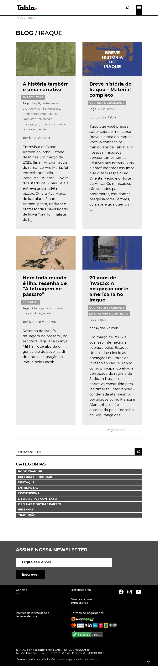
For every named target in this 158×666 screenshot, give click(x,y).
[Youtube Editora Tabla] (138, 591)
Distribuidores (81, 590)
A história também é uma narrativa (46, 86)
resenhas (30, 302)
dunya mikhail (32, 313)
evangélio (29, 108)
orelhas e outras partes (39, 504)
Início (20, 17)
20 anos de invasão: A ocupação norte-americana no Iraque (109, 289)
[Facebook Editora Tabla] (121, 591)
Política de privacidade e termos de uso (33, 614)
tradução (27, 515)
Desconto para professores (81, 601)
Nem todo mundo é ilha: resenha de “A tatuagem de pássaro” (45, 286)
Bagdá (35, 103)
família (41, 108)
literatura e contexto (109, 313)
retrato (45, 124)
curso (101, 109)
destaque (26, 482)
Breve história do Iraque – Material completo (110, 89)
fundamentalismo (35, 114)
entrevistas (33, 97)
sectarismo (58, 124)
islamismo (29, 119)
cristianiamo (50, 103)
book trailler (30, 471)
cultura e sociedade (106, 103)
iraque (52, 114)
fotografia (53, 108)
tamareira (29, 129)
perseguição (31, 124)
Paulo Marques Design (57, 659)
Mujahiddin (45, 119)
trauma (41, 129)
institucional (29, 493)
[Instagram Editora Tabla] (129, 591)
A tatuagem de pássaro (47, 308)
